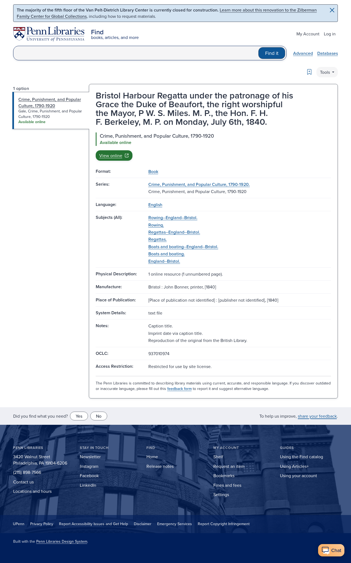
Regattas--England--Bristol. (174, 232)
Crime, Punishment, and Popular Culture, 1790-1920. (199, 184)
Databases (327, 53)
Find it (271, 53)
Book (153, 171)
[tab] (50, 110)
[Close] (332, 10)
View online (110, 155)
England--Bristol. (164, 261)
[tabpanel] (213, 146)
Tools (325, 72)
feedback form (179, 388)
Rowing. (156, 225)
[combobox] (136, 53)
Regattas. (157, 239)
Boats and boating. (166, 254)
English (155, 205)
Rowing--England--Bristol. (172, 217)
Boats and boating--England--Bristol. (183, 247)
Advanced (303, 53)
